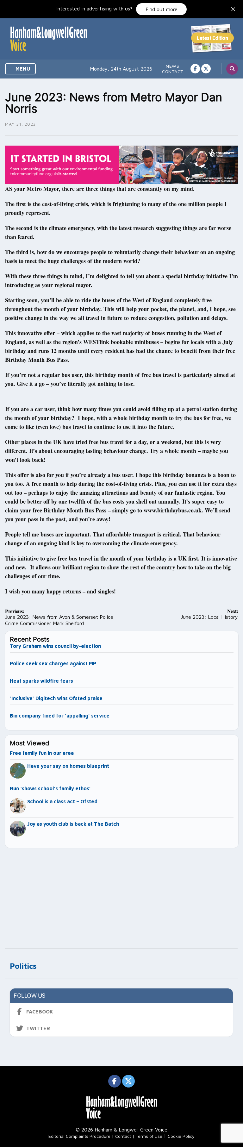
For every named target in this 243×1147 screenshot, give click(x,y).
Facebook (39, 1011)
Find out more (162, 9)
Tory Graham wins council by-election (55, 646)
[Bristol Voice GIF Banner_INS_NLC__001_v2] (121, 164)
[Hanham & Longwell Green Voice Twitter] (206, 68)
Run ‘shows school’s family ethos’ (50, 788)
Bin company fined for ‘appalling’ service (59, 715)
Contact (172, 71)
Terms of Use (149, 1136)
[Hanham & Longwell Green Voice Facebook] (195, 68)
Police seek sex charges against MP (53, 663)
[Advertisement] (121, 892)
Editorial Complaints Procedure (79, 1136)
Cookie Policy (181, 1136)
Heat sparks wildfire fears (41, 681)
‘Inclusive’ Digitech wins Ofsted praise (56, 698)
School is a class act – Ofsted (62, 801)
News (172, 66)
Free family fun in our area (42, 753)
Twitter (38, 1028)
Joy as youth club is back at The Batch (73, 824)
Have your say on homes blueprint (68, 766)
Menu (22, 69)
